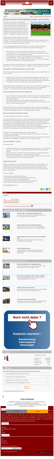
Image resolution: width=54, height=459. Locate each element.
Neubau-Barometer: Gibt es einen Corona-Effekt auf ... (31, 237)
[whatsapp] (41, 190)
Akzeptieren (37, 411)
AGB (2, 439)
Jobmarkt (45, 419)
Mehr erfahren (16, 411)
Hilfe (2, 430)
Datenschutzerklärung (28, 406)
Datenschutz (4, 443)
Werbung (3, 427)
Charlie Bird (8, 185)
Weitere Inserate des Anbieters (11, 202)
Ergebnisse (27, 388)
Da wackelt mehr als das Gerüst (26, 299)
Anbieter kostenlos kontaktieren (11, 201)
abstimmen (27, 386)
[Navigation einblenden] (3, 3)
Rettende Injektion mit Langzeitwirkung (29, 264)
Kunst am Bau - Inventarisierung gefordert (29, 213)
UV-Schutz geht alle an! (23, 248)
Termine (3, 421)
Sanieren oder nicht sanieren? (26, 287)
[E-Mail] (49, 189)
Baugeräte (17, 419)
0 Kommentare (8, 391)
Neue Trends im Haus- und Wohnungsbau (29, 225)
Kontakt (3, 432)
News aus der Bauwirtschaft (17, 421)
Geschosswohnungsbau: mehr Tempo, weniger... (31, 276)
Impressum (4, 441)
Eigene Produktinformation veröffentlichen (40, 16)
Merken (5, 16)
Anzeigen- (37, 419)
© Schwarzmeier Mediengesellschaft (9, 451)
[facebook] (47, 190)
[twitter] (44, 190)
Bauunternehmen (5, 417)
